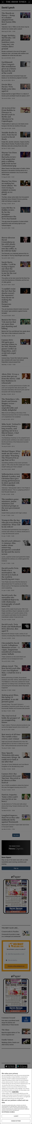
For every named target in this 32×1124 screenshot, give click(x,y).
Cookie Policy (15, 1091)
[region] (16, 1096)
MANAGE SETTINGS (16, 1121)
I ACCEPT (16, 1116)
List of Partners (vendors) (8, 1112)
